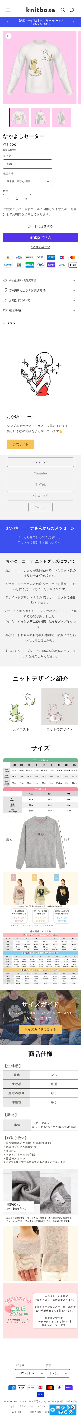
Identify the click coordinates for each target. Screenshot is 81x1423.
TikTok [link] (40, 484)
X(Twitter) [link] (40, 496)
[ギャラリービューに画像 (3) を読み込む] (61, 117)
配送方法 (8, 173)
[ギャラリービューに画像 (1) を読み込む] (19, 117)
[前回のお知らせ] (7, 22)
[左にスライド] (4, 118)
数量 (5, 190)
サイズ (7, 156)
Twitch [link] (40, 507)
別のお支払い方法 (40, 246)
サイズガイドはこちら (40, 1029)
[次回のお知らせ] (73, 22)
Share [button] (11, 322)
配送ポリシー (19, 1412)
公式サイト (21, 444)
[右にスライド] (76, 118)
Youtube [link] (40, 473)
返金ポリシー (26, 1406)
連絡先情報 (35, 1412)
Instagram (40, 462)
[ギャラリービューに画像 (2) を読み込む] (40, 117)
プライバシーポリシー (48, 1406)
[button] (8, 9)
